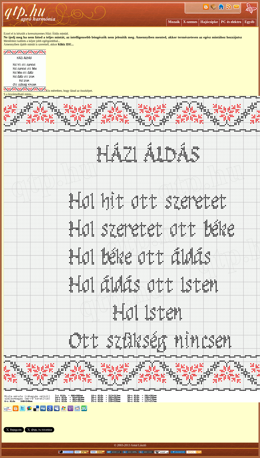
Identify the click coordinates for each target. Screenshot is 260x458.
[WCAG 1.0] (114, 452)
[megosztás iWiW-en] (8, 410)
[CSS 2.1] (98, 452)
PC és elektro (231, 22)
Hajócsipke (209, 22)
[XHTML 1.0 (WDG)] (130, 452)
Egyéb (249, 22)
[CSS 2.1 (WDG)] (146, 452)
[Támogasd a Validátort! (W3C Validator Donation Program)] (178, 452)
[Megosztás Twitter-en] (22, 410)
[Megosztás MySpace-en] (57, 410)
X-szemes (190, 22)
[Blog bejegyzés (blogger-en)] (16, 410)
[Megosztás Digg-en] (43, 410)
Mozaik (174, 22)
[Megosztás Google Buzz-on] (29, 410)
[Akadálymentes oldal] (162, 452)
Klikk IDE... (66, 44)
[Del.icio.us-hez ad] (36, 410)
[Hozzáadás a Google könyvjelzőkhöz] (50, 410)
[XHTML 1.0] (82, 452)
